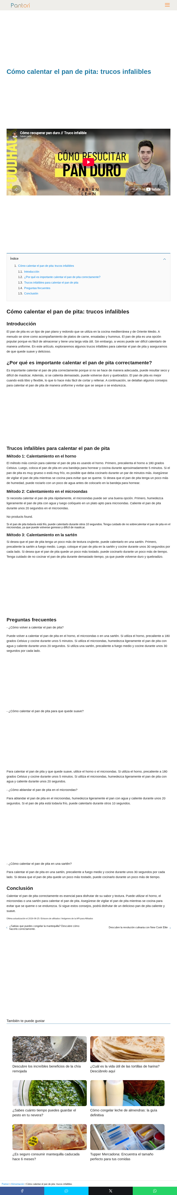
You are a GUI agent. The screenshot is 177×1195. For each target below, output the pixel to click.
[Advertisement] (88, 40)
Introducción (31, 271)
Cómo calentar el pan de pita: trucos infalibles (46, 265)
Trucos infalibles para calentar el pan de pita (51, 282)
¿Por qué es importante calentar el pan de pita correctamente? (62, 277)
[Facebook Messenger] (66, 1191)
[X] (110, 1191)
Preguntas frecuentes (37, 288)
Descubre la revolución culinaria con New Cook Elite (138, 927)
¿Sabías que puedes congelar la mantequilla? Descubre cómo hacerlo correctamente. (44, 927)
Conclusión (31, 293)
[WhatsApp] (155, 1191)
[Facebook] (22, 1191)
